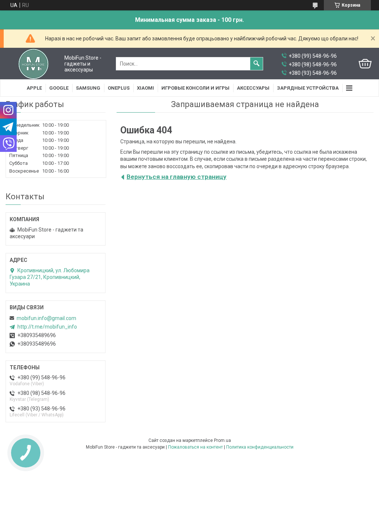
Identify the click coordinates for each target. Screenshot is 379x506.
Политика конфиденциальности (260, 447)
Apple (34, 88)
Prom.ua (222, 440)
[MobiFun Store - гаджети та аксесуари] (33, 64)
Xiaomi (145, 88)
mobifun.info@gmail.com (46, 318)
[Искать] (256, 63)
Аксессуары (253, 88)
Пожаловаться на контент (195, 447)
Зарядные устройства (308, 88)
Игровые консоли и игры (195, 88)
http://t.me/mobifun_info (47, 327)
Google (58, 88)
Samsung (88, 88)
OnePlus (119, 88)
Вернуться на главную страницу (177, 176)
